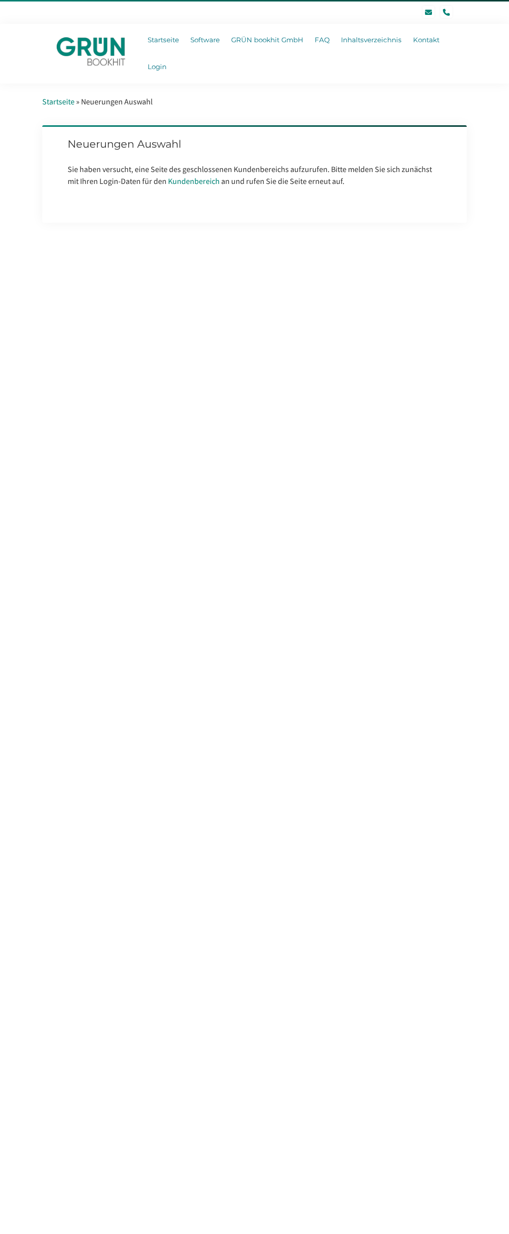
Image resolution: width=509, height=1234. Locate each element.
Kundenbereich (194, 181)
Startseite (58, 101)
